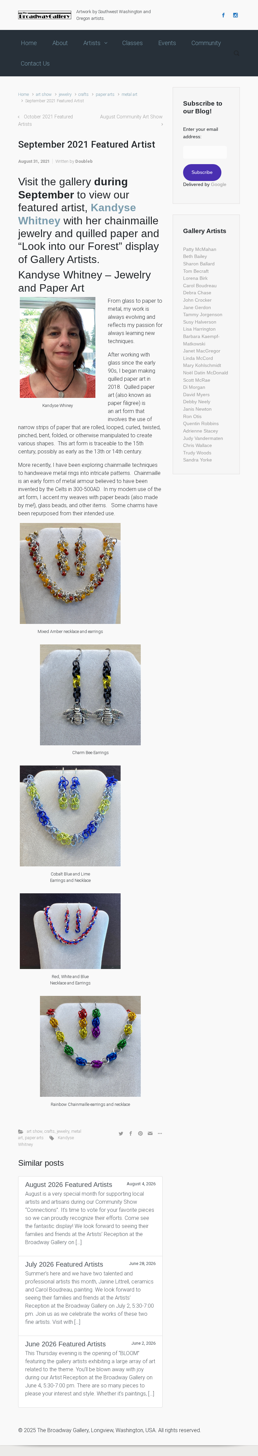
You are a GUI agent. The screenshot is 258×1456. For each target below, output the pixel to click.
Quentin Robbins (201, 423)
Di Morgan (194, 387)
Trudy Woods (197, 452)
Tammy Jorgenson (202, 314)
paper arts (105, 94)
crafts (83, 94)
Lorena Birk (195, 278)
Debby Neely (196, 401)
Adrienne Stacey (200, 431)
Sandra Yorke (197, 459)
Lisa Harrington (199, 329)
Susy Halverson (199, 322)
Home (23, 94)
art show (44, 94)
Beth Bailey (195, 256)
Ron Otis (192, 416)
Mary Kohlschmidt (202, 365)
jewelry (65, 94)
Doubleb (84, 161)
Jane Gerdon (197, 307)
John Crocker (197, 300)
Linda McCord (198, 358)
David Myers (196, 394)
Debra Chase (197, 292)
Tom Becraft (196, 271)
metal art (129, 94)
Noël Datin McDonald (205, 372)
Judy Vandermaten (203, 438)
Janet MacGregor (201, 350)
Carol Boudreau (200, 285)
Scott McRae (196, 380)
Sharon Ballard (199, 263)
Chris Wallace (197, 445)
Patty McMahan (199, 249)
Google (218, 184)
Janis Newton (197, 409)
